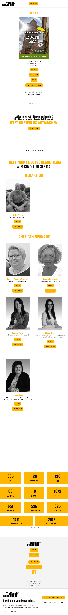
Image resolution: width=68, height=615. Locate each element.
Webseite (34, 70)
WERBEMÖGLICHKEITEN (34, 567)
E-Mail (34, 80)
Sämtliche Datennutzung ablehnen (53, 602)
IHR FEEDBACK (34, 562)
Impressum (13, 611)
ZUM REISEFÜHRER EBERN (34, 85)
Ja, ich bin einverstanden (54, 597)
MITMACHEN (33, 4)
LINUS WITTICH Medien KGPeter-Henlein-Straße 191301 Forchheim (34, 583)
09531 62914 (34, 75)
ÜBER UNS (34, 550)
